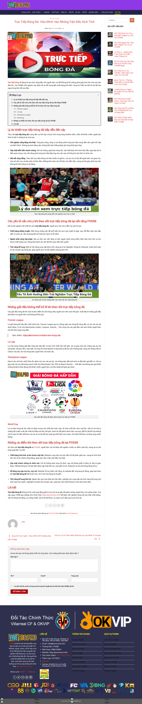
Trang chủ (25, 12)
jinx (62, 28)
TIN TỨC (118, 12)
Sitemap (45, 661)
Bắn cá (64, 12)
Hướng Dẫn (93, 12)
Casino (47, 12)
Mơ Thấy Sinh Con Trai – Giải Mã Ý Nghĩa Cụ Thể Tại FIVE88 (123, 35)
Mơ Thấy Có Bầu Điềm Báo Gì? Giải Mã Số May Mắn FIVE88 (123, 119)
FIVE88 (37, 447)
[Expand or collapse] (98, 95)
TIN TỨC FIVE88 (54, 18)
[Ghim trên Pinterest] (58, 505)
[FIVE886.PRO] (19, 5)
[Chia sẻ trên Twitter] (50, 505)
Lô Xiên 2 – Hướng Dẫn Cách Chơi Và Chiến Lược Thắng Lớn (123, 54)
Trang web (74, 576)
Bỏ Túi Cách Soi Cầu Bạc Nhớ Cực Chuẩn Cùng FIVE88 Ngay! (124, 63)
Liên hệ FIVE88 (107, 12)
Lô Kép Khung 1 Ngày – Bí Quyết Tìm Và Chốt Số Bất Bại (124, 91)
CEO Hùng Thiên (63, 655)
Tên (12, 576)
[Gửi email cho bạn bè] (54, 505)
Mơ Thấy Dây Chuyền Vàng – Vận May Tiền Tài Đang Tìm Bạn (124, 101)
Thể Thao (55, 12)
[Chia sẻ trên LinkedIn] (62, 505)
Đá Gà (78, 12)
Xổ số (84, 12)
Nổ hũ (71, 12)
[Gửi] (132, 20)
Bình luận (14, 557)
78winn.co (31, 672)
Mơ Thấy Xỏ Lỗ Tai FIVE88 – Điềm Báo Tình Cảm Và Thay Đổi (123, 73)
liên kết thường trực (72, 513)
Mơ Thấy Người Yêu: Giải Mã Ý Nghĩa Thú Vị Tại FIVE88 (124, 45)
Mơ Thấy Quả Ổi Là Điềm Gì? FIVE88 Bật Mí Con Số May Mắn (124, 110)
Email (43, 576)
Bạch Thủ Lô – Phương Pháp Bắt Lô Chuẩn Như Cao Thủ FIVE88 (123, 82)
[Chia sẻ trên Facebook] (46, 505)
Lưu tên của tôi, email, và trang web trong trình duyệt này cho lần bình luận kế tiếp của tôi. (44, 586)
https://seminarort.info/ (24, 666)
